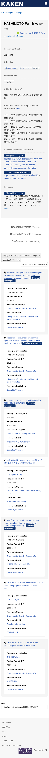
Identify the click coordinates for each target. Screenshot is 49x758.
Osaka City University (15, 327)
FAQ (3, 731)
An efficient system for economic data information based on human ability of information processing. (21, 523)
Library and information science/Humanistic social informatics (23, 162)
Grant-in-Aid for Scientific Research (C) (21, 309)
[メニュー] (46, 3)
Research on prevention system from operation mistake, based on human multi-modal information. (22, 340)
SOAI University (13, 632)
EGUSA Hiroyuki (13, 600)
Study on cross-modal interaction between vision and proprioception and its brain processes (23, 585)
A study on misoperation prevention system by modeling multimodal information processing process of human (24, 275)
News (4, 736)
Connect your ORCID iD (30, 33)
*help (43, 33)
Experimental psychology (15, 175)
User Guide (6, 727)
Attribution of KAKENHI (11, 745)
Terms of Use (7, 741)
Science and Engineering (15, 178)
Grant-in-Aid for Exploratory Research (21, 434)
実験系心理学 (33, 175)
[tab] (26, 227)
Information (6, 722)
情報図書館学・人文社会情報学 (17, 159)
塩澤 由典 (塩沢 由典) (14, 475)
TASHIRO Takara (13, 657)
